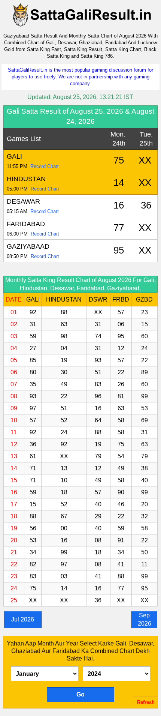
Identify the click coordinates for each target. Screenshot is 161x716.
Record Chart (44, 166)
